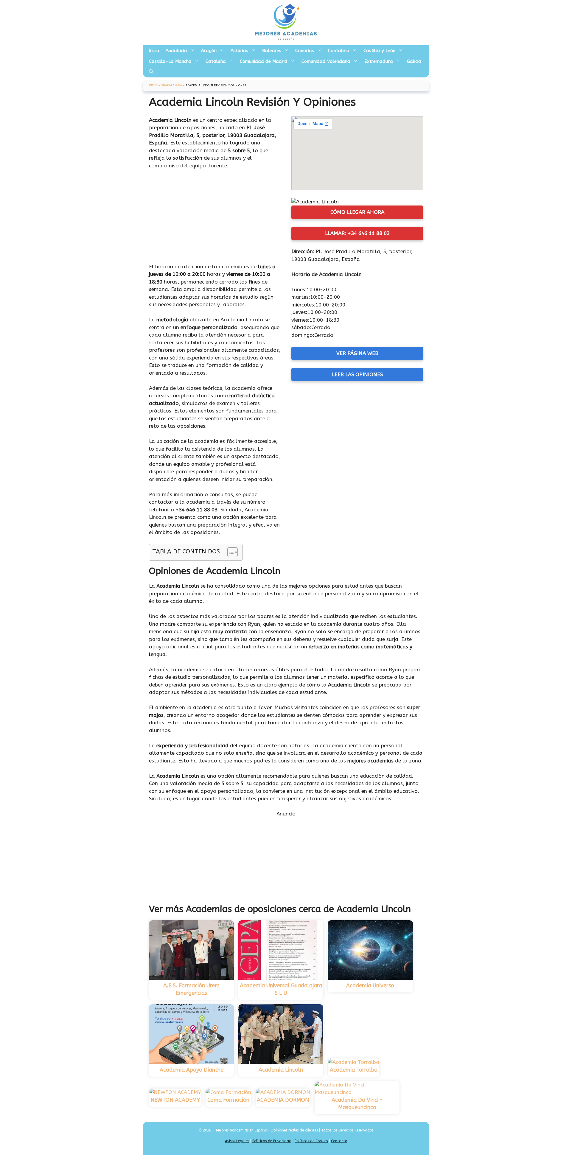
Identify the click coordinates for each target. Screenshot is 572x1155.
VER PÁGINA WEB (357, 353)
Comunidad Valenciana (325, 61)
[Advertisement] (215, 219)
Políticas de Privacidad (271, 1141)
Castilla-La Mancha (170, 61)
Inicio (154, 50)
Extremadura (378, 61)
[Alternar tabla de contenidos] (229, 552)
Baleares (271, 50)
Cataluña (216, 61)
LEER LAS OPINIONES (357, 374)
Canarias (304, 50)
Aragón (209, 50)
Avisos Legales (237, 1141)
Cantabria (338, 50)
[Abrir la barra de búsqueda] (151, 72)
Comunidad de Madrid (263, 61)
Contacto (339, 1141)
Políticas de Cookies (311, 1141)
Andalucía (176, 50)
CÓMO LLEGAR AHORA (357, 212)
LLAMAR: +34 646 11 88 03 (357, 233)
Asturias (239, 50)
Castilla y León (379, 50)
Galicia (414, 61)
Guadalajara (171, 85)
